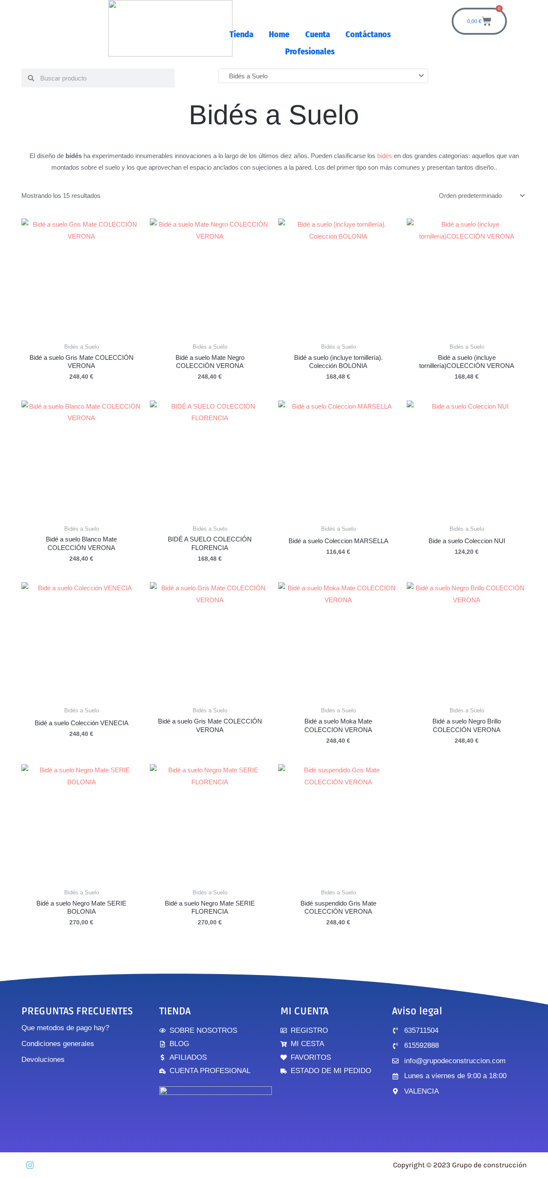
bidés (384, 155)
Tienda (241, 34)
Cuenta (318, 34)
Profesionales (310, 51)
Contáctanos (368, 34)
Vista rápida (81, 331)
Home (279, 34)
